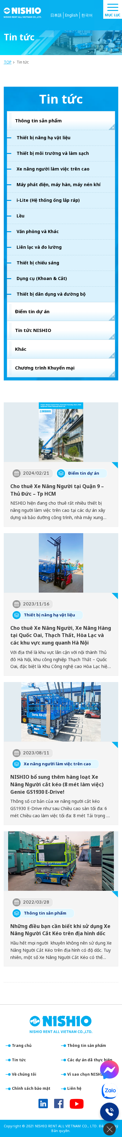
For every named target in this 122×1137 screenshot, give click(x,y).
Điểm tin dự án (32, 311)
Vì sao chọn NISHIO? (87, 1074)
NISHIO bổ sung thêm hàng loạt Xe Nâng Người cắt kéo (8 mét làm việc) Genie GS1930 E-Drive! (57, 784)
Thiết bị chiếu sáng (38, 263)
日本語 (56, 15)
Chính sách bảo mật (31, 1088)
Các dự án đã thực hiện (89, 1060)
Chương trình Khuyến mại (44, 368)
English (71, 15)
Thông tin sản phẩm (38, 120)
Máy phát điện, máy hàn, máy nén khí (58, 184)
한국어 (87, 15)
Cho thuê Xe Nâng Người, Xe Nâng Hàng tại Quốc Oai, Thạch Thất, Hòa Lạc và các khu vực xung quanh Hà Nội (60, 635)
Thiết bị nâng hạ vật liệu (43, 137)
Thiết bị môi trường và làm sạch (53, 153)
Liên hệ (74, 1088)
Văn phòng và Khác (38, 231)
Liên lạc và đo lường (39, 247)
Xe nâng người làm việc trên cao (53, 169)
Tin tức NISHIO (33, 330)
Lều (20, 216)
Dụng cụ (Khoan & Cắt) (42, 278)
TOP (8, 62)
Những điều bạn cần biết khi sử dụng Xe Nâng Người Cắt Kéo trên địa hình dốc (60, 930)
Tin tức (19, 1060)
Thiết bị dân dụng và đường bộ (51, 294)
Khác (20, 349)
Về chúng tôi (24, 1074)
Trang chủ (22, 1045)
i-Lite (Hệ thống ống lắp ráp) (48, 200)
